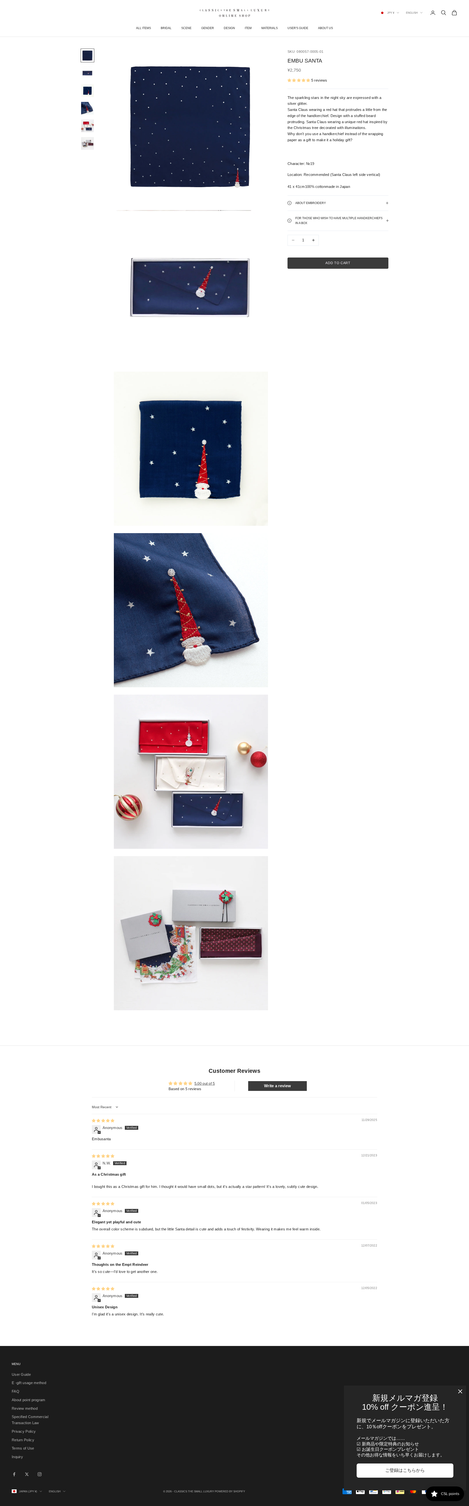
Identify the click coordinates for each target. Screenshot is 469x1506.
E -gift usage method (29, 1383)
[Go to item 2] (87, 73)
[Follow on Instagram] (39, 1474)
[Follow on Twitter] (26, 1474)
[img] (103, 1121)
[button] (299, 80)
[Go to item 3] (87, 90)
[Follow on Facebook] (14, 1474)
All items (143, 28)
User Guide (21, 1374)
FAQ (15, 1391)
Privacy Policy (24, 1431)
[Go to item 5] (87, 126)
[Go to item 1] (87, 55)
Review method (25, 1408)
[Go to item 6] (87, 143)
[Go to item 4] (87, 108)
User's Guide (298, 28)
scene (186, 28)
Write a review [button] (277, 1086)
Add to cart (338, 263)
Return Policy (23, 1440)
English (412, 12)
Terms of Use (23, 1448)
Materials (269, 28)
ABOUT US (325, 28)
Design (229, 28)
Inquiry (17, 1457)
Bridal (166, 28)
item (248, 28)
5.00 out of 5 (204, 1083)
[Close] (460, 1391)
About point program (28, 1400)
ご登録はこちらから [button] (405, 1470)
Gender (207, 28)
